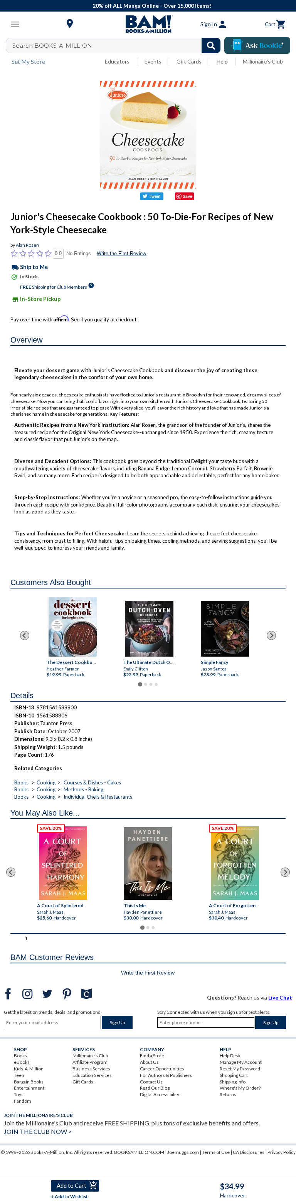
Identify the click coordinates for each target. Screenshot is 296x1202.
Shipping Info (233, 1082)
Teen (19, 1075)
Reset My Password (240, 1069)
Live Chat (280, 997)
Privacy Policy (281, 1152)
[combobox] (118, 45)
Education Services (92, 1075)
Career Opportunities (162, 1069)
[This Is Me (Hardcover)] (148, 863)
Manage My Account (241, 1062)
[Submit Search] (211, 45)
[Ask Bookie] (257, 45)
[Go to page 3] (150, 684)
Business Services (91, 1069)
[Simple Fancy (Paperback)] (225, 629)
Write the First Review (121, 253)
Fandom (22, 1101)
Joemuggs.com (183, 1152)
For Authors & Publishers (166, 1075)
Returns (228, 1094)
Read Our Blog (155, 1088)
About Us (149, 1062)
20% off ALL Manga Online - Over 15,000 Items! (152, 5)
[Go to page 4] (156, 684)
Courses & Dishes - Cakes (92, 782)
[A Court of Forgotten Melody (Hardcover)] (235, 863)
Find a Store (152, 1055)
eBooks (22, 1062)
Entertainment (29, 1088)
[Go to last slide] (24, 635)
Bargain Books (29, 1082)
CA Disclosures (248, 1152)
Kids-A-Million (29, 1069)
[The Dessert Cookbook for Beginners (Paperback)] (72, 627)
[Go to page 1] (140, 684)
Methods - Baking (83, 789)
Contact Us (151, 1082)
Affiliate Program (90, 1062)
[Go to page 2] (145, 684)
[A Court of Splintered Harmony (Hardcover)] (63, 863)
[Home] (148, 24)
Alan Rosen (27, 245)
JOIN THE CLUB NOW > (38, 1131)
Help (222, 61)
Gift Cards (189, 61)
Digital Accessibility (159, 1094)
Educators (117, 61)
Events (153, 61)
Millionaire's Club (263, 61)
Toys (19, 1094)
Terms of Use (216, 1152)
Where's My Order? (240, 1088)
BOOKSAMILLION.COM (139, 1152)
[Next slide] (271, 635)
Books (21, 782)
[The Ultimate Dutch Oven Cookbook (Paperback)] (149, 629)
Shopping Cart (234, 1075)
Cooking (46, 782)
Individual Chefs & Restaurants (98, 797)
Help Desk (230, 1055)
